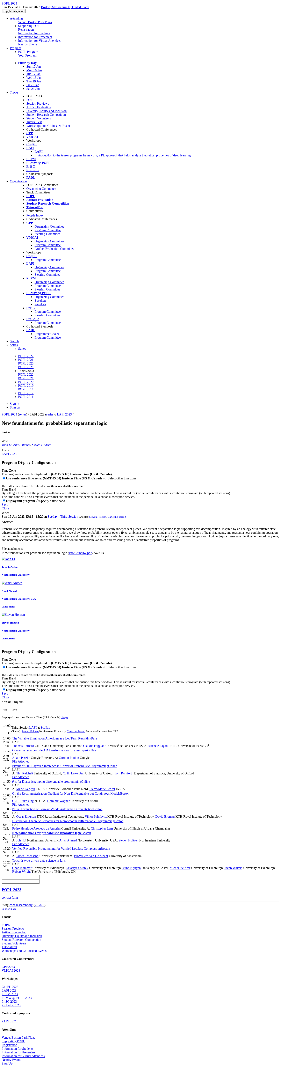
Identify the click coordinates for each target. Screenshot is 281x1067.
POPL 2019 (26, 385)
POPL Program (28, 51)
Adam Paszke (21, 757)
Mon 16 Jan (34, 70)
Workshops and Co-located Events (48, 125)
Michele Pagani (158, 746)
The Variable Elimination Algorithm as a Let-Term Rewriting (55, 738)
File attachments (12, 548)
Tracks (14, 92)
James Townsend (27, 856)
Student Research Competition (46, 114)
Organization (18, 181)
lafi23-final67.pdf (80, 553)
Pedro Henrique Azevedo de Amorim (36, 828)
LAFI (33, 727)
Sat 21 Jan (33, 88)
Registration (26, 29)
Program (15, 48)
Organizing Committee (41, 188)
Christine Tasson (117, 516)
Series (22, 348)
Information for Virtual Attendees (39, 40)
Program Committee (48, 230)
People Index (34, 215)
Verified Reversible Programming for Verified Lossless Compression (61, 848)
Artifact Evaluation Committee (54, 248)
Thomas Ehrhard (23, 746)
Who (5, 441)
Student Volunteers (38, 118)
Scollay (53, 516)
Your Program (27, 55)
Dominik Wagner (58, 801)
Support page (9, 908)
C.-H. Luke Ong (73, 773)
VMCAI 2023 (11, 970)
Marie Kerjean (25, 789)
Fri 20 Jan (32, 85)
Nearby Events (27, 44)
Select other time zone (122, 478)
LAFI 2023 (64, 414)
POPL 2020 (26, 382)
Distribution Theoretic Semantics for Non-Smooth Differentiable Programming (67, 821)
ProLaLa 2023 (11, 1005)
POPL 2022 (26, 374)
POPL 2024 (26, 367)
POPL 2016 (26, 396)
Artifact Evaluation (38, 107)
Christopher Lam (102, 828)
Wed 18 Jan (34, 77)
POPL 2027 (26, 356)
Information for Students (34, 33)
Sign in (14, 403)
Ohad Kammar (21, 868)
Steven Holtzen (41, 445)
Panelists (40, 304)
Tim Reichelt (24, 773)
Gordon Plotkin (69, 757)
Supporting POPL (30, 26)
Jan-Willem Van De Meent (91, 856)
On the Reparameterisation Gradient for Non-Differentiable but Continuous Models (70, 793)
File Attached (20, 761)
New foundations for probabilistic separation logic (51, 833)
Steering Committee (47, 234)
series (22, 414)
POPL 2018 (26, 389)
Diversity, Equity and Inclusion (46, 111)
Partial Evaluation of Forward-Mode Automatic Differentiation (57, 809)
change (64, 717)
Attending (16, 18)
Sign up (15, 407)
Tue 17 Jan (33, 74)
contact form (10, 897)
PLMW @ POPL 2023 (17, 998)
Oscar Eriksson (26, 816)
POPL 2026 (26, 359)
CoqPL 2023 (10, 986)
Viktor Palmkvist (96, 816)
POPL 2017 (26, 393)
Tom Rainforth (123, 773)
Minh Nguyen (131, 868)
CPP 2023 (8, 967)
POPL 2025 (26, 363)
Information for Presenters (35, 37)
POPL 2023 (9, 414)
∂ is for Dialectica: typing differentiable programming (51, 781)
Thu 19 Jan (33, 81)
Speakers (40, 300)
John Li (7, 445)
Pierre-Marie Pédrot (102, 789)
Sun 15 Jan (33, 66)
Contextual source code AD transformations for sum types (54, 750)
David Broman (165, 816)
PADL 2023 (9, 1021)
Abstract (7, 522)
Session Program (12, 702)
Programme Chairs (47, 334)
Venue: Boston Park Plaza (35, 22)
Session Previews (37, 103)
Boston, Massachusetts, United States (65, 7)
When (5, 513)
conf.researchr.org (21, 905)
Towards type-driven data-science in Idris (39, 860)
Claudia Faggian (94, 746)
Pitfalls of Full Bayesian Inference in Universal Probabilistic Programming (64, 766)
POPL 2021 (26, 378)
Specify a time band (52, 501)
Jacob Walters (233, 868)
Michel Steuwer (180, 868)
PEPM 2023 (10, 994)
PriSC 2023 (9, 1001)
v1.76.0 (39, 905)
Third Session (69, 516)
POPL (30, 100)
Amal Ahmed (21, 445)
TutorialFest (34, 122)
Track (5, 450)
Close (5, 508)
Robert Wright (21, 871)
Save (5, 504)
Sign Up (7, 1063)
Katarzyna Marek (77, 868)
